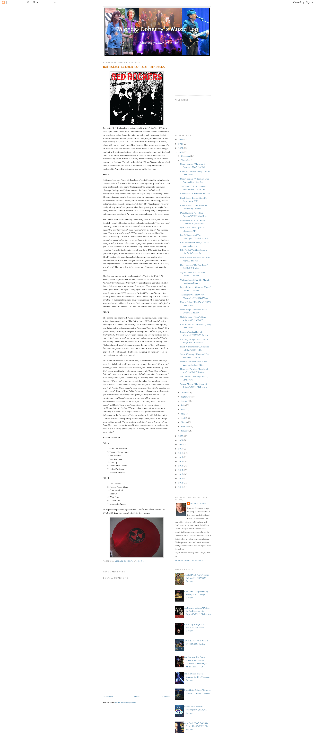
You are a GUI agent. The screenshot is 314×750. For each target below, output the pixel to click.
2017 (180, 457)
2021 (180, 440)
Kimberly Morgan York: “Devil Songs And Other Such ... (194, 341)
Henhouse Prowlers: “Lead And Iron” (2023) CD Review (194, 371)
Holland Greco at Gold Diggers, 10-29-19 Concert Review (196, 676)
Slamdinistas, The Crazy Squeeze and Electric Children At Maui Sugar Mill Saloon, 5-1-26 (195, 662)
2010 (180, 486)
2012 (180, 478)
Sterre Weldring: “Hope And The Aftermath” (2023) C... (194, 356)
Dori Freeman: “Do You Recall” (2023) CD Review (194, 266)
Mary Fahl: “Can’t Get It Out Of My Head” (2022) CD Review (196, 726)
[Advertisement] (127, 671)
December (185, 155)
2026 (180, 139)
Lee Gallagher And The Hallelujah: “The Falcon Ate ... (195, 237)
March (184, 422)
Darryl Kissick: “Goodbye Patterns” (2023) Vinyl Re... (193, 214)
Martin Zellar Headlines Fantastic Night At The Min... (195, 259)
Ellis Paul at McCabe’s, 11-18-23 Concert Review (194, 244)
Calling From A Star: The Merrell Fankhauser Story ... (194, 281)
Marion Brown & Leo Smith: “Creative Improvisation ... (193, 222)
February (185, 426)
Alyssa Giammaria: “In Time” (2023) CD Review (193, 274)
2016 (180, 461)
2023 (180, 152)
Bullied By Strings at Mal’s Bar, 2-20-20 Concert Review (195, 627)
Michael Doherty (200, 503)
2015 (180, 465)
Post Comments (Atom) (125, 702)
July (183, 405)
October (185, 392)
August (184, 400)
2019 (180, 448)
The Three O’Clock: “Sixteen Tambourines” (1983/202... (193, 188)
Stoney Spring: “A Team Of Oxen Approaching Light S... (194, 180)
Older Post (165, 696)
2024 (180, 148)
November (186, 160)
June (183, 409)
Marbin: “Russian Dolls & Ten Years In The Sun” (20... (193, 363)
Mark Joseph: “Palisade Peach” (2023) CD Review (194, 311)
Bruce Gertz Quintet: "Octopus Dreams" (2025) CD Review (196, 692)
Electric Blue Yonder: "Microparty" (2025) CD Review (195, 709)
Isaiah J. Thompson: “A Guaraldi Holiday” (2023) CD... (194, 348)
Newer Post (108, 696)
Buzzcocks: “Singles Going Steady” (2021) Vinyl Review (195, 594)
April (183, 417)
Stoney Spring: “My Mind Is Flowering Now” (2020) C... (193, 165)
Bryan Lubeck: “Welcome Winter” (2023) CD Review (195, 289)
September (186, 396)
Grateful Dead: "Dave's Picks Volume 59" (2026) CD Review (196, 578)
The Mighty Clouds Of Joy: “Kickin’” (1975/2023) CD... (194, 296)
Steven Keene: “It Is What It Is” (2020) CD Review (195, 642)
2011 (180, 482)
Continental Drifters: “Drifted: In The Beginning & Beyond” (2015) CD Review (197, 611)
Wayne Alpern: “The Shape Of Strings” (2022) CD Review (193, 385)
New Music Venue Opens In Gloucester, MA (192, 229)
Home (137, 696)
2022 (180, 435)
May (183, 413)
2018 (180, 452)
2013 (180, 474)
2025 (180, 143)
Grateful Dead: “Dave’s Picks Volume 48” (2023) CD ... (193, 318)
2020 (180, 444)
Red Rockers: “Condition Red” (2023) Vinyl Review (194, 207)
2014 (180, 469)
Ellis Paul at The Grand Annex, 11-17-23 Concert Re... (194, 252)
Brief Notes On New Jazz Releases (195, 193)
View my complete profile (189, 560)
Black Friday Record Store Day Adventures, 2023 (194, 199)
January (184, 430)
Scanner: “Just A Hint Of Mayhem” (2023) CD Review (194, 333)
